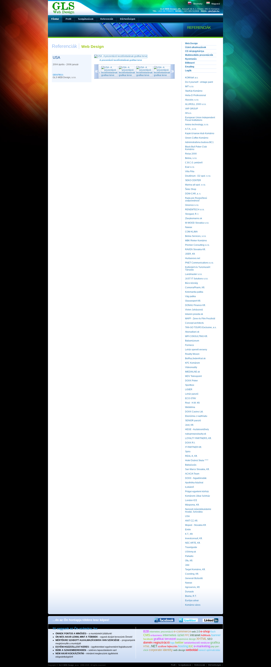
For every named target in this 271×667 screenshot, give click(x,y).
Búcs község (191, 283)
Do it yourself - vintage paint (199, 82)
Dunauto (189, 591)
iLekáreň (189, 487)
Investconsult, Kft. (193, 538)
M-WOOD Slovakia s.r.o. (197, 223)
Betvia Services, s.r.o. (195, 236)
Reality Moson (192, 354)
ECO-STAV (190, 398)
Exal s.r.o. (190, 167)
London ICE (191, 500)
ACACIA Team (192, 473)
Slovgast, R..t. (192, 214)
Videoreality (191, 367)
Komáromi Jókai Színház (197, 496)
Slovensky (197, 4)
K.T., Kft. (189, 534)
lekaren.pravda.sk (194, 314)
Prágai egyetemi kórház (197, 491)
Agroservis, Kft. (192, 587)
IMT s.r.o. (189, 86)
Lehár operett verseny (196, 349)
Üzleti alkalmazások (195, 47)
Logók (188, 70)
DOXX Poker (191, 380)
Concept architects (194, 323)
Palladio (189, 556)
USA (187, 516)
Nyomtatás (191, 59)
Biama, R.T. (191, 596)
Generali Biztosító (194, 578)
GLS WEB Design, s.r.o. (69, 665)
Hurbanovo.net (192, 258)
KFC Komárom (192, 363)
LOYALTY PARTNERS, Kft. (198, 438)
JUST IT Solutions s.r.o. (196, 278)
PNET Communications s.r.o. (199, 262)
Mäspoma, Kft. (192, 504)
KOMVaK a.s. (191, 77)
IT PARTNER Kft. (193, 447)
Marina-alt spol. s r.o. (195, 184)
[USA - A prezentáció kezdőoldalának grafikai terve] (120, 56)
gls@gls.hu (213, 11)
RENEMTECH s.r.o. (194, 209)
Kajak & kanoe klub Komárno (199, 133)
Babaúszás (190, 465)
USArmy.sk (190, 551)
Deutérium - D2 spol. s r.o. (198, 176)
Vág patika (190, 296)
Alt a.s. (188, 113)
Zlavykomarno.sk (193, 218)
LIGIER (188, 389)
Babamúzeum (192, 340)
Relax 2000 (191, 153)
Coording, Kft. (192, 574)
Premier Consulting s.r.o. (197, 245)
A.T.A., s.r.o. (191, 129)
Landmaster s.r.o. (193, 274)
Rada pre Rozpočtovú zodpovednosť (196, 199)
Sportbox (189, 385)
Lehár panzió (191, 394)
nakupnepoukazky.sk (195, 434)
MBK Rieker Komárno (196, 240)
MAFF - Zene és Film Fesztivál (200, 318)
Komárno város (192, 605)
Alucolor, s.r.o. (192, 99)
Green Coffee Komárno (196, 138)
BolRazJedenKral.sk (195, 358)
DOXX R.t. (190, 442)
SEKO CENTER (193, 180)
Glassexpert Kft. (193, 301)
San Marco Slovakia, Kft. (197, 469)
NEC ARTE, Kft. (192, 543)
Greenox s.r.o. (192, 205)
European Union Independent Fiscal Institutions (200, 118)
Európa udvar (192, 600)
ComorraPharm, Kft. (195, 287)
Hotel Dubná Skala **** (196, 460)
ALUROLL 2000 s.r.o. (195, 104)
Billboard (189, 63)
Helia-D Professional (195, 95)
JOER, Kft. (190, 254)
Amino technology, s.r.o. (197, 124)
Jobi (187, 565)
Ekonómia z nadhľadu (196, 416)
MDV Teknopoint (193, 376)
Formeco (189, 345)
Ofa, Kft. (189, 560)
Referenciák (199, 665)
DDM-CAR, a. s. (193, 193)
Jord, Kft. (189, 425)
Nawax (188, 227)
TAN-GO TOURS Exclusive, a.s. (200, 327)
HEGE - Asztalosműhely (197, 429)
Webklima (190, 407)
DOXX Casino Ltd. (194, 411)
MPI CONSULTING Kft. (196, 336)
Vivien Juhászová (194, 309)
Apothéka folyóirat (194, 482)
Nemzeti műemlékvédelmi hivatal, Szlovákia (198, 510)
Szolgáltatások (184, 665)
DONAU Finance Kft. (195, 305)
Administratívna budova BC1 (199, 142)
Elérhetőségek (214, 665)
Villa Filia (189, 171)
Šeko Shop (190, 189)
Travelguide (191, 547)
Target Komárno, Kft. (195, 569)
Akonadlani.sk (192, 332)
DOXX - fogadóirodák (195, 478)
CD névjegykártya (194, 51)
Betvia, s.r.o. (191, 158)
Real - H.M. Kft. (192, 402)
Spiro (187, 451)
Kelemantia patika (194, 292)
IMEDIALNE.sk (192, 371)
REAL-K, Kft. (191, 456)
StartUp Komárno (193, 91)
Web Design (191, 43)
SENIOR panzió (193, 420)
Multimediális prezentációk (199, 55)
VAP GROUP (191, 108)
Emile (188, 529)
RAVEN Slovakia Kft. (195, 249)
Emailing (189, 66)
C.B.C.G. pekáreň (194, 162)
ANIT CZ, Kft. (191, 520)
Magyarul (215, 4)
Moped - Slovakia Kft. (195, 525)
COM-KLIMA (191, 231)
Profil (173, 665)
